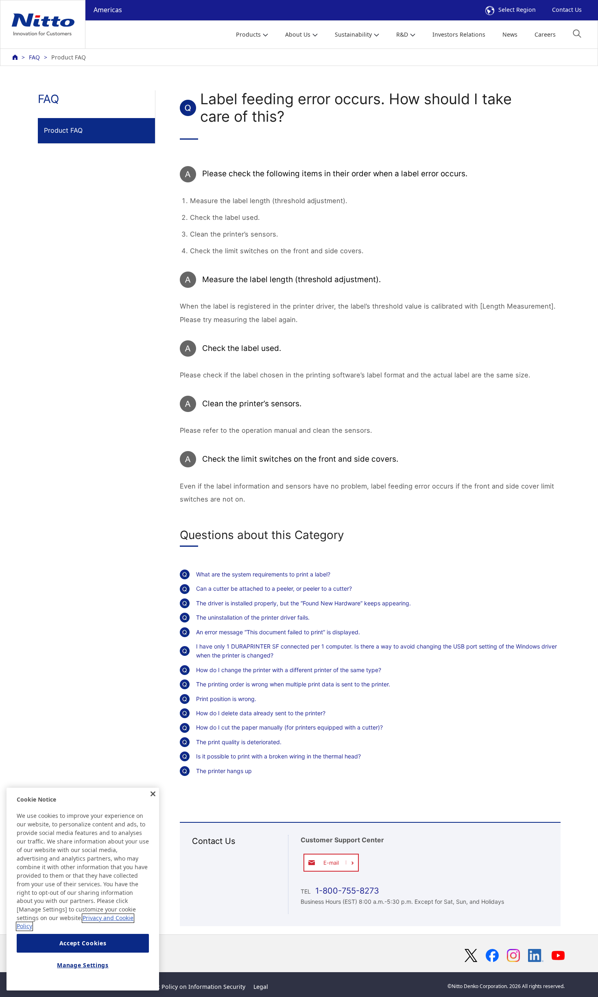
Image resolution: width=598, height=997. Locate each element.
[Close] (153, 794)
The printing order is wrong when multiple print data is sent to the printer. (293, 684)
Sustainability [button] (353, 34)
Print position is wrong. (226, 698)
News (509, 34)
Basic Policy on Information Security (195, 986)
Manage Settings (83, 965)
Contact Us (567, 9)
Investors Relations (458, 34)
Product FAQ (63, 130)
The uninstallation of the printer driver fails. (253, 617)
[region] (83, 889)
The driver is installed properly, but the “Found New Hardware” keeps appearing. (303, 603)
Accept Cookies (83, 943)
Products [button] (248, 34)
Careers (545, 34)
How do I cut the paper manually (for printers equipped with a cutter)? (289, 727)
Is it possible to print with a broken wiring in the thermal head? (278, 756)
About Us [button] (297, 34)
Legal (260, 986)
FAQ (34, 57)
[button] (577, 33)
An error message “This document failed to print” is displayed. (278, 632)
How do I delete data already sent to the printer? (260, 713)
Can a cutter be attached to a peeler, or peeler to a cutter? (274, 588)
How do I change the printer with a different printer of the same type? (288, 669)
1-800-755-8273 (346, 891)
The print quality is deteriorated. (239, 741)
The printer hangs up (224, 770)
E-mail (331, 862)
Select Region (517, 9)
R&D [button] (402, 34)
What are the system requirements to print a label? (263, 574)
